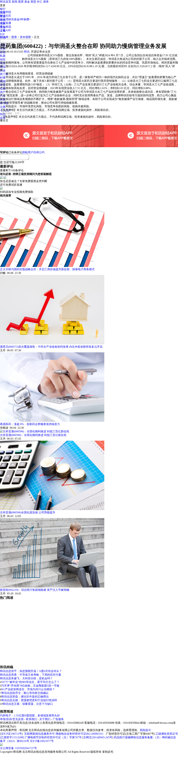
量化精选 (5, 26)
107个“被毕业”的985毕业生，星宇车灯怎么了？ (30, 682)
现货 (3, 63)
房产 (3, 92)
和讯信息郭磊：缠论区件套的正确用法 (25, 696)
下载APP (5, 30)
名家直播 (5, 23)
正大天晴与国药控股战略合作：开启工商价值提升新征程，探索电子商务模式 (47, 269)
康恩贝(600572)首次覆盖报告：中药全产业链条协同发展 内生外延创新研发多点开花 (51, 346)
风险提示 (145, 730)
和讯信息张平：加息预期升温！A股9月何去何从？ (31, 671)
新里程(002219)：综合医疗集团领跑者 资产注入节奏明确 (34, 589)
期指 (3, 66)
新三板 (4, 74)
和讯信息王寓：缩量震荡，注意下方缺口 (28, 703)
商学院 (4, 103)
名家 (3, 88)
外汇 (39, 1)
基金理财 (5, 19)
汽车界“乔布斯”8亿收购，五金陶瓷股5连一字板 (30, 685)
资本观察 (25, 37)
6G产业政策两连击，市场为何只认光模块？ (28, 689)
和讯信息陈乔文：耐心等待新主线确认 (25, 692)
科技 (3, 99)
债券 (46, 1)
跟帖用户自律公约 (33, 152)
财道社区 (5, 15)
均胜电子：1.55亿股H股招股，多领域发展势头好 (30, 715)
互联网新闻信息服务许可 (39, 733)
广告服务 (58, 719)
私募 (3, 55)
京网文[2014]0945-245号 (97, 737)
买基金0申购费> (21, 19)
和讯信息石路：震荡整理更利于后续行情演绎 (29, 700)
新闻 (14, 1)
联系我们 (31, 719)
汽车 (3, 95)
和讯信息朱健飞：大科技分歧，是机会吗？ (26, 678)
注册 (3, 106)
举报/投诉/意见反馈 (12, 719)
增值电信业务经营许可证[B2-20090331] (79, 733)
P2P (2, 34)
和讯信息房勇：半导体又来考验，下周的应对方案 (30, 674)
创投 (3, 59)
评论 (3, 84)
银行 (3, 8)
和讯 (27, 51)
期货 (33, 1)
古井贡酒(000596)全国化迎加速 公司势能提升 (27, 512)
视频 (3, 81)
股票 (21, 1)
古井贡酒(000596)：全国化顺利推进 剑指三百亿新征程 (33, 435)
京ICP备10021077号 (42, 741)
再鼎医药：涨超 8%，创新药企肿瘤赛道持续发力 (30, 424)
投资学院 (5, 12)
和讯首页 (5, 1)
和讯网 (4, 37)
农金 (3, 70)
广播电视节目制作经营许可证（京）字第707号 (53, 737)
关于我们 (44, 719)
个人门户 (5, 110)
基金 (27, 1)
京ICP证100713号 (11, 733)
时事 (3, 77)
